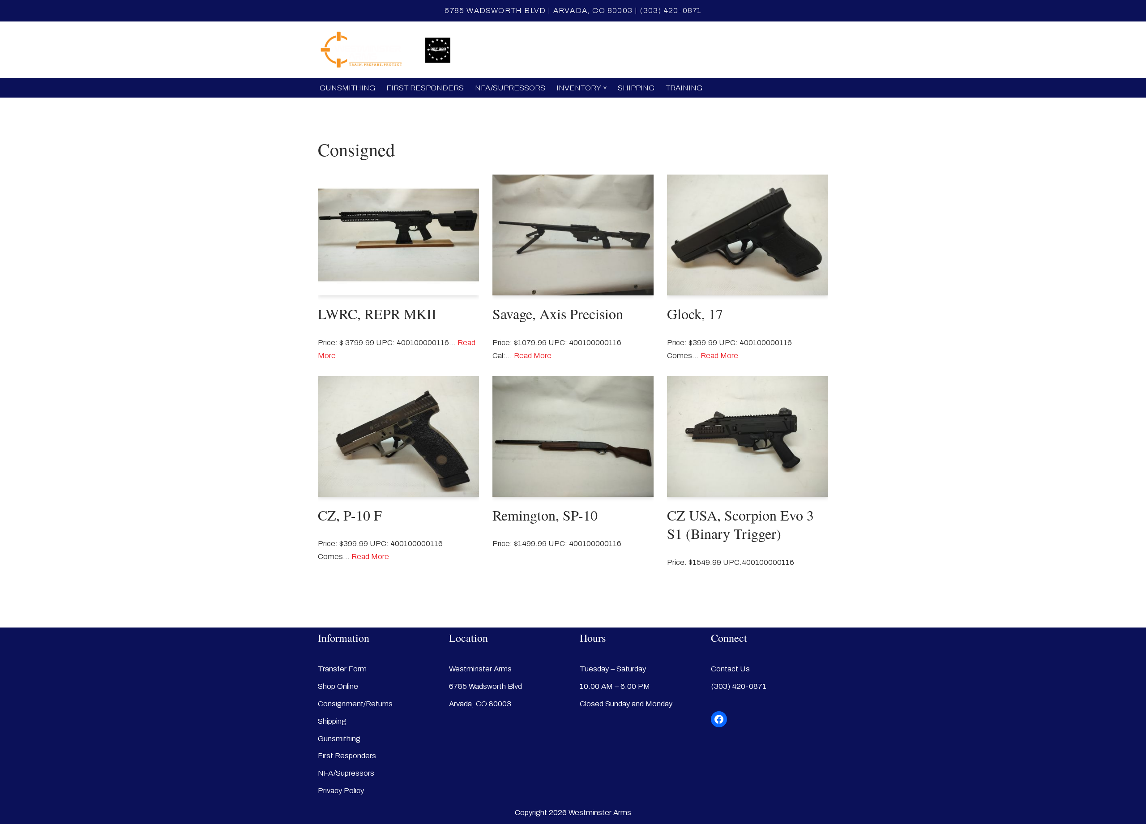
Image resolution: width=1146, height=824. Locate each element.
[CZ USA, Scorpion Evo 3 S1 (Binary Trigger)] (747, 436)
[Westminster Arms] (365, 50)
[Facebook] (719, 719)
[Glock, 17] (747, 235)
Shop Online (528, 50)
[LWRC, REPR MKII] (398, 235)
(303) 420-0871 (670, 10)
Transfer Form (342, 669)
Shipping (636, 88)
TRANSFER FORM (599, 50)
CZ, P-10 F (350, 515)
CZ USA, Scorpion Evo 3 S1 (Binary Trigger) (740, 524)
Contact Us (730, 669)
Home (477, 50)
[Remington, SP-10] (573, 436)
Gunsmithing (347, 88)
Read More (533, 355)
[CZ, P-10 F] (398, 436)
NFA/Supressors (510, 88)
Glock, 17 (695, 313)
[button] (605, 88)
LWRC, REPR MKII (377, 313)
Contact (663, 50)
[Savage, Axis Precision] (573, 235)
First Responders (425, 88)
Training (684, 88)
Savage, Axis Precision (557, 313)
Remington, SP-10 (545, 515)
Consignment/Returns (355, 704)
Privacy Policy (341, 790)
